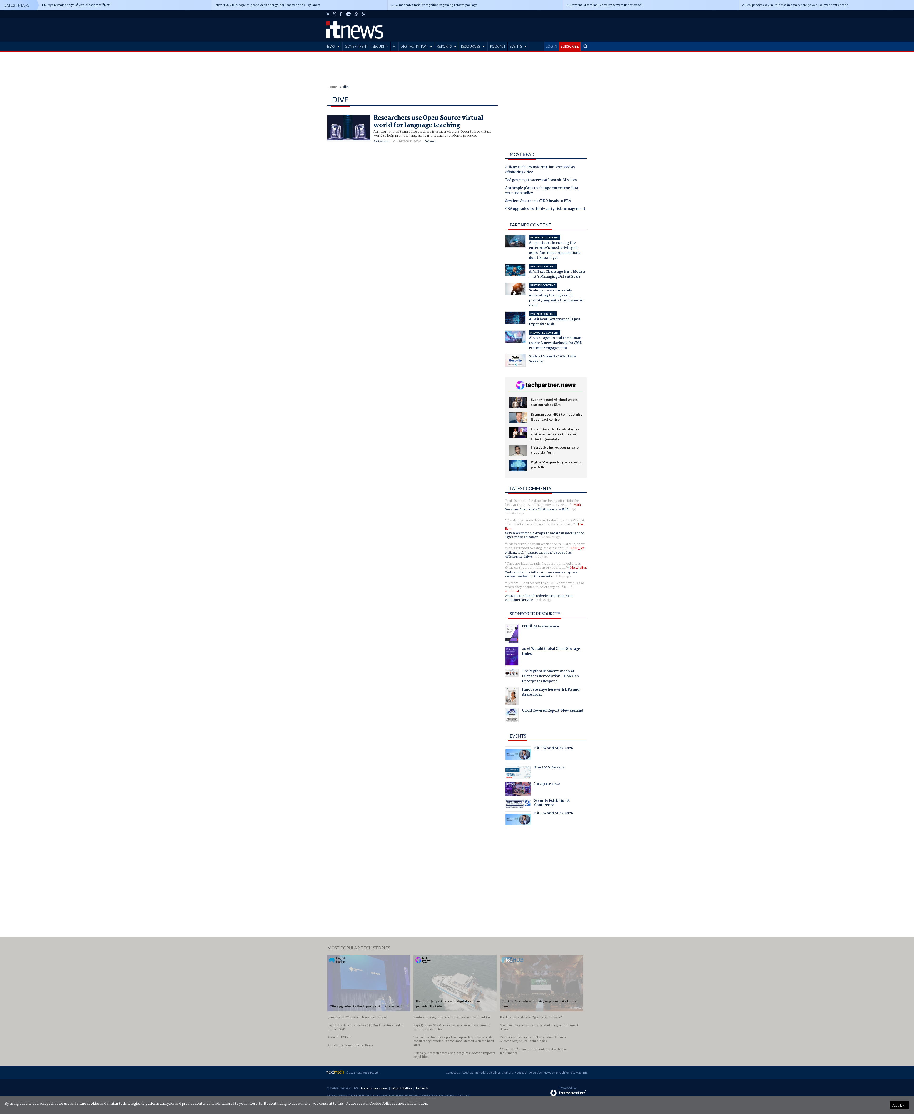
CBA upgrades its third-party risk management (545, 209)
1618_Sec (577, 548)
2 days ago (563, 576)
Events (518, 735)
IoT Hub (422, 1088)
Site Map (576, 1072)
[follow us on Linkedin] (327, 14)
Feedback (521, 1072)
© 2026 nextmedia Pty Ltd (362, 1072)
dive (346, 87)
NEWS (330, 46)
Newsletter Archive (556, 1072)
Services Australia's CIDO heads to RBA (538, 201)
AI (394, 46)
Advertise (535, 1072)
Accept (899, 1105)
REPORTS (444, 46)
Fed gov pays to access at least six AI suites (541, 180)
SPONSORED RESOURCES (535, 613)
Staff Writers (381, 141)
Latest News (16, 5)
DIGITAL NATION (413, 46)
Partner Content (530, 224)
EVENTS (516, 46)
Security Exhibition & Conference (552, 803)
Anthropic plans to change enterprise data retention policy (541, 191)
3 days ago (544, 599)
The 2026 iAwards (549, 768)
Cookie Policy (380, 1104)
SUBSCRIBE (570, 46)
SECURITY (380, 46)
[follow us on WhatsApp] (356, 14)
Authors (507, 1072)
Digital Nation (402, 1088)
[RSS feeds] (363, 14)
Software (430, 141)
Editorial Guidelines (488, 1072)
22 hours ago (551, 537)
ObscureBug (578, 567)
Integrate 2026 (547, 784)
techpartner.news (374, 1088)
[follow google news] (348, 14)
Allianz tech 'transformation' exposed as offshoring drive (540, 170)
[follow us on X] (334, 14)
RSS (585, 1072)
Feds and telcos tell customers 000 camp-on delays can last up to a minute (541, 574)
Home (332, 87)
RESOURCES (470, 46)
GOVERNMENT (356, 46)
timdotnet (512, 591)
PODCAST (498, 46)
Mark (577, 505)
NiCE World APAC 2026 (553, 748)
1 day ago (542, 556)
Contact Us (453, 1072)
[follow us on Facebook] (341, 14)
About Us (467, 1072)
